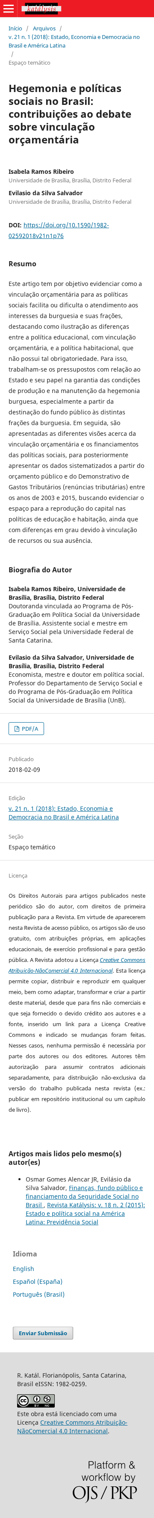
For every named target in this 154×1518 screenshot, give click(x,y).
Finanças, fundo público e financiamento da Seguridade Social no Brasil (84, 1196)
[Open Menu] (8, 8)
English (23, 1269)
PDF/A (29, 728)
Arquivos (44, 28)
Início (15, 28)
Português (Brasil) (39, 1294)
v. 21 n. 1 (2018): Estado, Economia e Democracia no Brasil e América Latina (74, 41)
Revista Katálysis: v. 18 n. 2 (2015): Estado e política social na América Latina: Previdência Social (85, 1213)
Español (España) (37, 1281)
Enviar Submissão (43, 1333)
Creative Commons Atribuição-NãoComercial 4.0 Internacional (72, 1426)
